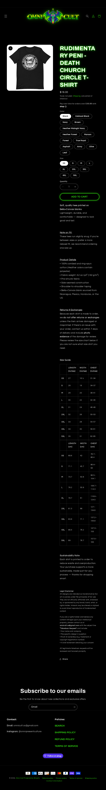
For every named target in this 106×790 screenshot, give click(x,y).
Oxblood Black (82, 116)
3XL (84, 169)
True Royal (81, 141)
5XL (75, 175)
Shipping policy (91, 778)
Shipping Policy (65, 732)
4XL (64, 175)
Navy (65, 122)
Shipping (77, 96)
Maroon (87, 134)
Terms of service (75, 778)
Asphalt (66, 147)
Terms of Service (66, 746)
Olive (91, 147)
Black (65, 116)
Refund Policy (64, 739)
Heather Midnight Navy (74, 128)
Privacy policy (61, 778)
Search (60, 726)
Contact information (54, 781)
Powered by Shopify (32, 778)
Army (79, 147)
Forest (66, 141)
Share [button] (65, 659)
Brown (78, 122)
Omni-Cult (20, 778)
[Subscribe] (74, 707)
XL (64, 169)
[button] (6, 16)
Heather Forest (70, 134)
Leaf (65, 153)
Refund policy (47, 778)
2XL (74, 169)
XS (64, 163)
